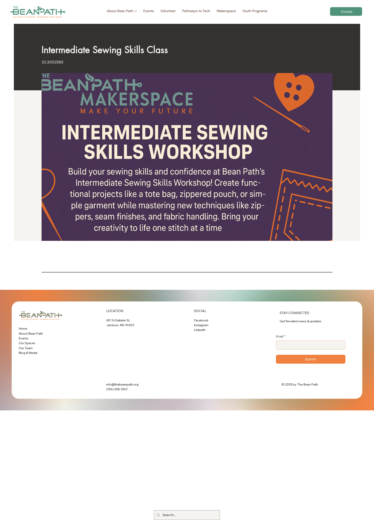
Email (281, 336)
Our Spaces (27, 343)
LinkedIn (200, 330)
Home (23, 328)
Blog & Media (28, 353)
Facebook (201, 320)
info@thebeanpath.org (122, 384)
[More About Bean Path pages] (136, 11)
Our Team (26, 348)
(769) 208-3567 (117, 389)
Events (23, 338)
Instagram (201, 325)
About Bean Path (31, 333)
